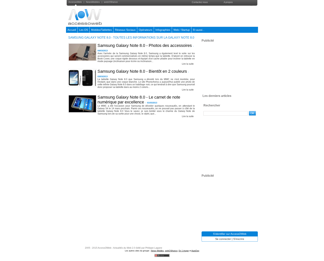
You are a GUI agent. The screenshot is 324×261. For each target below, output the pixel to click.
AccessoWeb (75, 2)
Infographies (162, 29)
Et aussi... (199, 29)
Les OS (83, 29)
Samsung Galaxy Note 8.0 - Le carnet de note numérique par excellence (139, 99)
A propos (228, 2)
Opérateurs (145, 29)
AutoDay (195, 251)
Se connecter (223, 238)
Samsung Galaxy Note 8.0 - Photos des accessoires (145, 45)
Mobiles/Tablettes (101, 29)
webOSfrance (110, 2)
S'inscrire (238, 238)
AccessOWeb (104, 248)
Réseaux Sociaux (125, 29)
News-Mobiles (157, 251)
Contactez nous (200, 2)
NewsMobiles (92, 2)
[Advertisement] (189, 15)
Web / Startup (181, 29)
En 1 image (184, 251)
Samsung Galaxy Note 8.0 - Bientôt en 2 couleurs (142, 71)
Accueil (72, 29)
